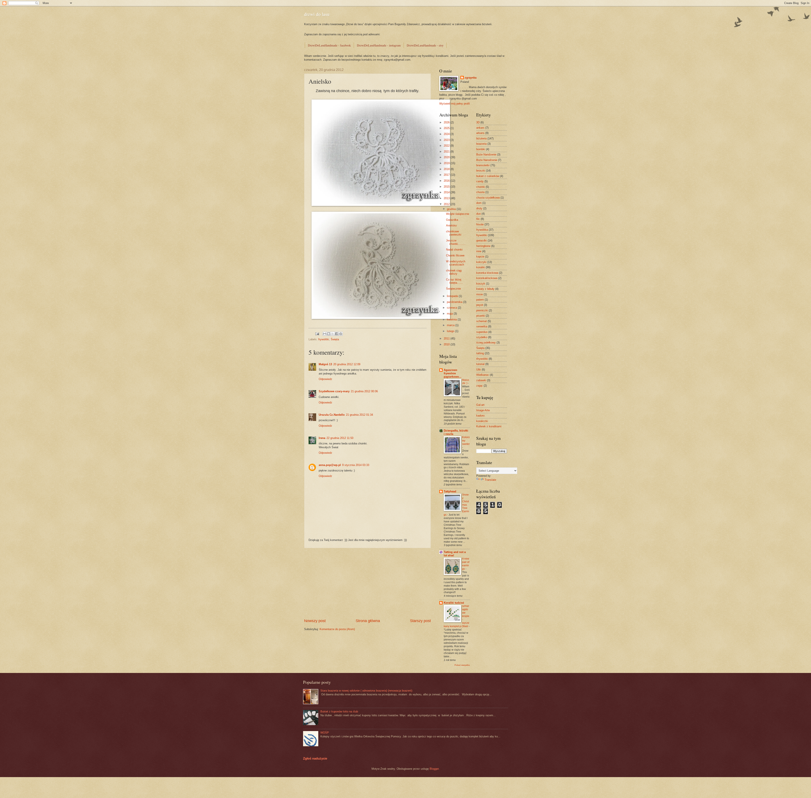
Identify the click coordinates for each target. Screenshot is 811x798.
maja (450, 313)
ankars (480, 127)
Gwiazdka (452, 219)
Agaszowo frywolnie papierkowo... (452, 373)
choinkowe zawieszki (453, 233)
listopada (453, 296)
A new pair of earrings (465, 563)
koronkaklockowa (486, 278)
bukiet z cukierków (487, 176)
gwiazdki (481, 240)
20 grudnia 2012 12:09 (346, 364)
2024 (447, 134)
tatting (480, 353)
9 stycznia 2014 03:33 (355, 465)
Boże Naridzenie (486, 154)
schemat (481, 321)
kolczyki (481, 262)
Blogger (434, 768)
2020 (447, 157)
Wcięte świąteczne (457, 213)
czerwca (452, 307)
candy (480, 181)
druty (479, 208)
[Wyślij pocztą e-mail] (324, 334)
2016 (447, 180)
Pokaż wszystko (462, 665)
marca (451, 325)
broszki (480, 170)
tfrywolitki (482, 358)
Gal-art (480, 404)
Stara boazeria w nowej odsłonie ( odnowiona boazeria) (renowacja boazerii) (366, 690)
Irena (322, 438)
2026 (447, 122)
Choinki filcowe (455, 255)
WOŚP (324, 732)
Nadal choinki (454, 249)
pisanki (480, 315)
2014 (447, 192)
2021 (447, 151)
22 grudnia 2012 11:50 (340, 438)
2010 (447, 344)
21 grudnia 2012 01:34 (359, 414)
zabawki (481, 380)
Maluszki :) (465, 382)
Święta (335, 339)
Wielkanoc (482, 374)
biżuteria (481, 138)
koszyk (480, 283)
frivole (480, 224)
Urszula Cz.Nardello (332, 414)
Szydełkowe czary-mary (334, 391)
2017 (447, 174)
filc (478, 219)
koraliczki (482, 421)
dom (479, 202)
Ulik (478, 369)
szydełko (481, 337)
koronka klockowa (487, 272)
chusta (480, 192)
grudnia (452, 209)
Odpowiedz (325, 379)
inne (478, 251)
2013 (447, 198)
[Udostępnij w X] (333, 334)
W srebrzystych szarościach (455, 263)
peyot (479, 304)
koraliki (480, 267)
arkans (480, 133)
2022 (447, 145)
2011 (447, 338)
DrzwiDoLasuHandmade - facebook (329, 45)
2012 (447, 204)
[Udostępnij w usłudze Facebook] (337, 334)
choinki (480, 186)
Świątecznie (453, 288)
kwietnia (452, 319)
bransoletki (483, 165)
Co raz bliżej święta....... (454, 281)
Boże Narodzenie (486, 160)
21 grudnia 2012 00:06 (364, 391)
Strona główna (368, 621)
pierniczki (482, 310)
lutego (451, 331)
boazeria (481, 143)
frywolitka (482, 229)
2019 (447, 163)
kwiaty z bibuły (485, 288)
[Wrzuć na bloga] (329, 334)
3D (478, 122)
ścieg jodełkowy (486, 342)
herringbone (483, 246)
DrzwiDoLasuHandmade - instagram (379, 45)
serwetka (481, 326)
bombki (480, 149)
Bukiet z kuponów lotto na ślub (339, 711)
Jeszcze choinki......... (455, 242)
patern (480, 299)
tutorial (480, 364)
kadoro (480, 415)
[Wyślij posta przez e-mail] (317, 333)
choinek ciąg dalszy (453, 272)
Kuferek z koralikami (488, 426)
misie (479, 294)
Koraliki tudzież (454, 602)
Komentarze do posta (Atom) (337, 629)
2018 (447, 169)
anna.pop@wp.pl (330, 465)
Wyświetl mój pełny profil (454, 103)
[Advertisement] (367, 583)
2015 (447, 186)
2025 (447, 128)
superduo (481, 332)
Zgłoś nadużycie (315, 758)
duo (478, 213)
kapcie (480, 256)
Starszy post (420, 621)
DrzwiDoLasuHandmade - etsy (425, 45)
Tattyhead (450, 491)
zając (479, 385)
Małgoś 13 (325, 364)
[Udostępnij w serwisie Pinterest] (341, 334)
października (455, 302)
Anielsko (451, 225)
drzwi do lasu (316, 14)
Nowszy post (315, 621)
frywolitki (323, 339)
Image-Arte (483, 410)
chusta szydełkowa (488, 197)
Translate (490, 479)
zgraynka (470, 77)
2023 (447, 140)
